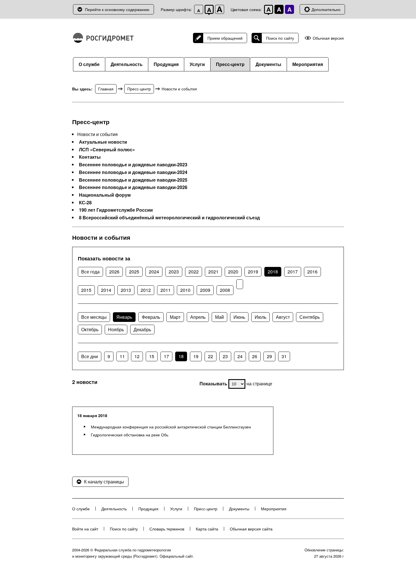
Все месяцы (94, 317)
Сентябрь (309, 317)
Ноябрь (116, 329)
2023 (174, 271)
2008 (225, 290)
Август (283, 317)
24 (240, 356)
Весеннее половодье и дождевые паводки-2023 (133, 165)
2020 (233, 271)
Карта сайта (207, 529)
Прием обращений (225, 38)
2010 (185, 290)
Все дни (89, 356)
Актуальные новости (103, 142)
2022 (193, 271)
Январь (124, 317)
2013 (126, 290)
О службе (89, 64)
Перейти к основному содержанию (117, 9)
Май (219, 317)
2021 (213, 271)
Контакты (90, 157)
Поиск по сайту (280, 38)
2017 (293, 271)
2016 (312, 271)
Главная (105, 89)
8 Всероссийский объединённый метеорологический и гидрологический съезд (169, 217)
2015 (86, 290)
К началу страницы (104, 481)
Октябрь (89, 329)
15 (151, 356)
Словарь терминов (166, 529)
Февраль (151, 317)
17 (166, 356)
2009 (205, 290)
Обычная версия (328, 38)
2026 (114, 271)
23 (225, 356)
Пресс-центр (230, 64)
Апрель (197, 317)
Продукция (166, 64)
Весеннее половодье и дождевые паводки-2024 (133, 172)
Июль (260, 317)
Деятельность (127, 64)
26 (254, 356)
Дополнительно (326, 9)
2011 (165, 290)
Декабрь (142, 329)
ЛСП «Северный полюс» (107, 149)
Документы (268, 64)
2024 (154, 271)
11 (122, 356)
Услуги (197, 64)
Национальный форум (105, 195)
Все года (90, 271)
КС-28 (85, 202)
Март (175, 317)
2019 (253, 271)
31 (284, 356)
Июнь (239, 317)
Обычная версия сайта (251, 529)
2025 (134, 271)
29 (269, 356)
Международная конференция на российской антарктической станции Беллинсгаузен (171, 427)
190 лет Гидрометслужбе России (116, 210)
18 (181, 356)
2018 (273, 271)
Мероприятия (307, 64)
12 (137, 356)
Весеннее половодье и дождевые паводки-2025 (133, 180)
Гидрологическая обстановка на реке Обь (129, 434)
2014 (106, 290)
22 (210, 356)
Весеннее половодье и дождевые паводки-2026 (133, 187)
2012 (146, 290)
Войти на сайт (85, 529)
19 (195, 356)
